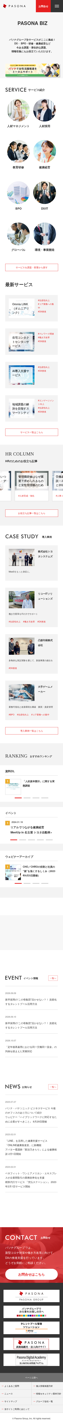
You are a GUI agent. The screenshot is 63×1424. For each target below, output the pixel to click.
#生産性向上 (44, 300)
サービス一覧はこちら (31, 432)
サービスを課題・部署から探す (32, 267)
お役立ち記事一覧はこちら (31, 513)
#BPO (11, 714)
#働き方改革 (44, 337)
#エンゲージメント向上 (46, 402)
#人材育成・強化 (26, 495)
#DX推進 (42, 311)
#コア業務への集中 (46, 305)
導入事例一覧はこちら (31, 730)
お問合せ (43, 6)
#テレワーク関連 (46, 333)
